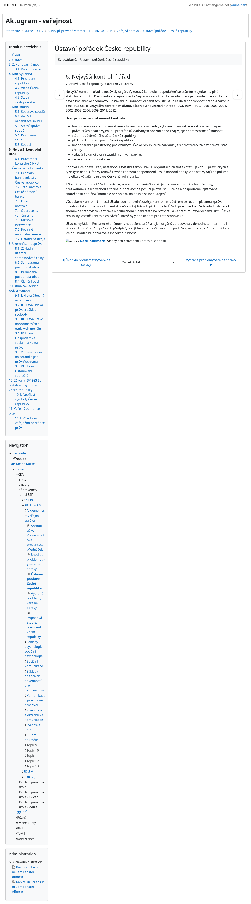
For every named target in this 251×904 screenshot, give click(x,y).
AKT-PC (29, 500)
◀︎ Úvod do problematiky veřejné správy (86, 262)
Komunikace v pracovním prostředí (35, 700)
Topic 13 (33, 766)
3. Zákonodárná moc (24, 64)
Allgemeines (36, 510)
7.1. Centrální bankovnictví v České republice (27, 177)
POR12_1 (30, 777)
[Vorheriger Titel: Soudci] (59, 94)
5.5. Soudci (23, 144)
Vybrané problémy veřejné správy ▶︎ (211, 262)
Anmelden (238, 5)
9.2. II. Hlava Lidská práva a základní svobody (29, 310)
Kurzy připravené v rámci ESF (69, 31)
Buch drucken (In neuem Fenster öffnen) (26, 872)
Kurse (28, 31)
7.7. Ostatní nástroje (30, 239)
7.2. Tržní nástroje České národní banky (28, 192)
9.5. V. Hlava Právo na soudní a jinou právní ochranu (28, 357)
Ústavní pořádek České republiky (167, 31)
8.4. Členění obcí (27, 281)
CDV (40, 31)
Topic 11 (33, 755)
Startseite (13, 31)
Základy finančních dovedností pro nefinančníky (34, 680)
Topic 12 (33, 761)
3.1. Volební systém (29, 69)
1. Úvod (14, 55)
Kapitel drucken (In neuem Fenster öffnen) (28, 887)
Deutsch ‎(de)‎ (28, 5)
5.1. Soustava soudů (30, 111)
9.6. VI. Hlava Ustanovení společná (24, 371)
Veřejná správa (128, 31)
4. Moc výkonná (20, 74)
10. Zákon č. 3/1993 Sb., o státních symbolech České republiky (26, 385)
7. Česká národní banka (26, 168)
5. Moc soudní (19, 107)
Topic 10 (33, 750)
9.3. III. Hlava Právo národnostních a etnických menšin (29, 324)
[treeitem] (27, 646)
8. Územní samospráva (26, 243)
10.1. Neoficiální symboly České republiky (26, 399)
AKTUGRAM (103, 31)
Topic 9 (32, 745)
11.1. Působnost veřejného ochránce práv (30, 423)
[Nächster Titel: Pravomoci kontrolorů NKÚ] (237, 94)
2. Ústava (15, 60)
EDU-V (28, 771)
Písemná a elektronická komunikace (34, 715)
